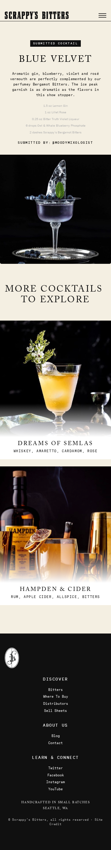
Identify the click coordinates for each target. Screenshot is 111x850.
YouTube (55, 789)
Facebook (55, 775)
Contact (55, 743)
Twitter (55, 768)
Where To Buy (55, 696)
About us (55, 725)
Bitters (55, 689)
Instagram (55, 782)
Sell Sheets (55, 710)
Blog (56, 735)
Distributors (55, 703)
